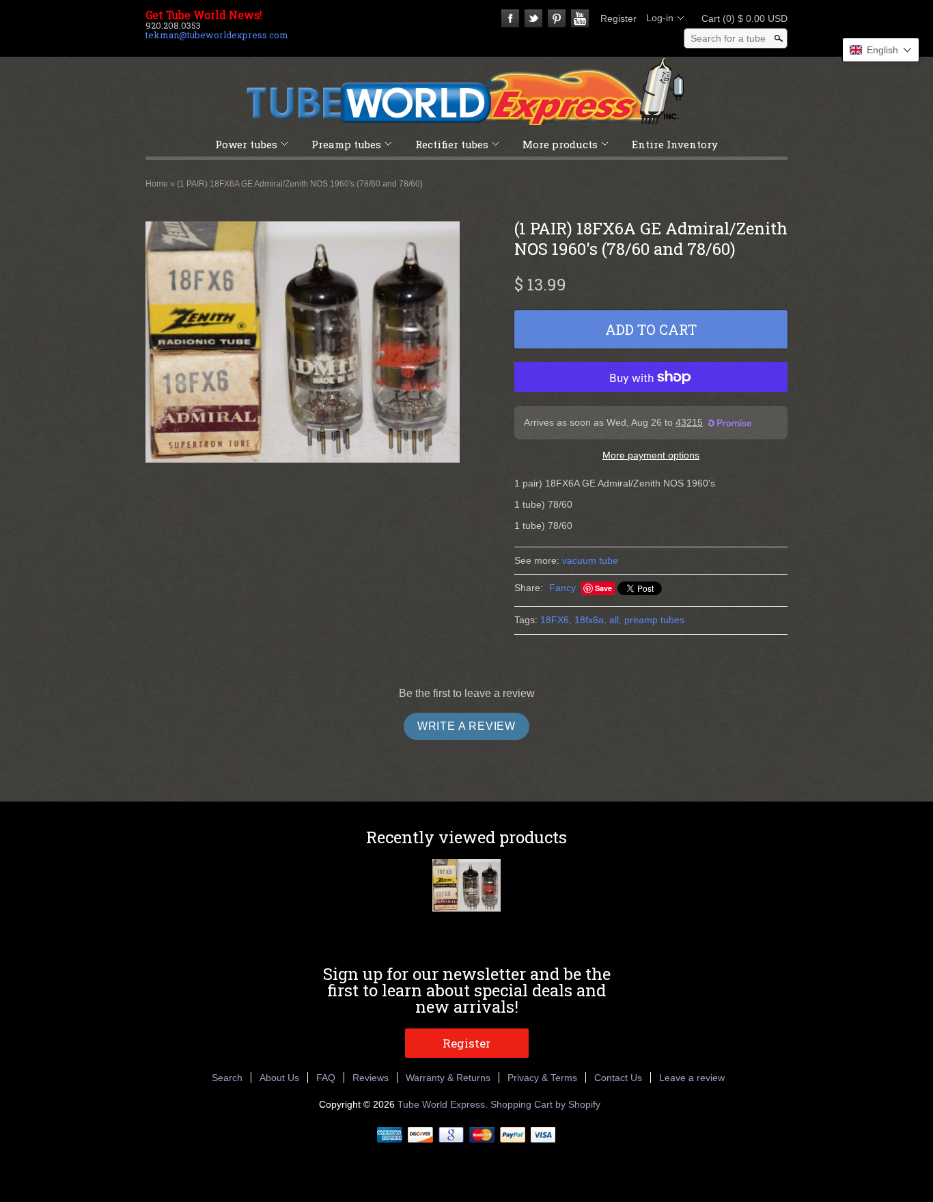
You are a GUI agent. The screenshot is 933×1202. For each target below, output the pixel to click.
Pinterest (556, 18)
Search (227, 1077)
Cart (740, 18)
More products (560, 144)
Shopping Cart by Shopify (545, 1104)
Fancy (562, 587)
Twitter (533, 18)
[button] (881, 50)
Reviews (370, 1077)
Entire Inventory (675, 144)
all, (615, 619)
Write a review (466, 726)
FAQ (325, 1077)
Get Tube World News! (203, 15)
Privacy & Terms (542, 1077)
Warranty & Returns (448, 1077)
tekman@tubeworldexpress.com (216, 35)
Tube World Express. (444, 1104)
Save (603, 588)
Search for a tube (728, 38)
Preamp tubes (346, 144)
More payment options (650, 455)
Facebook (510, 18)
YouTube (579, 18)
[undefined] (302, 343)
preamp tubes (654, 619)
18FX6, (556, 619)
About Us (279, 1077)
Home (156, 184)
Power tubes (246, 144)
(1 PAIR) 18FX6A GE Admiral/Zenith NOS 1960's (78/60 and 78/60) (300, 184)
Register (618, 18)
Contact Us (618, 1077)
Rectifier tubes (451, 144)
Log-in (659, 17)
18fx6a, (590, 619)
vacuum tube (590, 560)
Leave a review (692, 1077)
